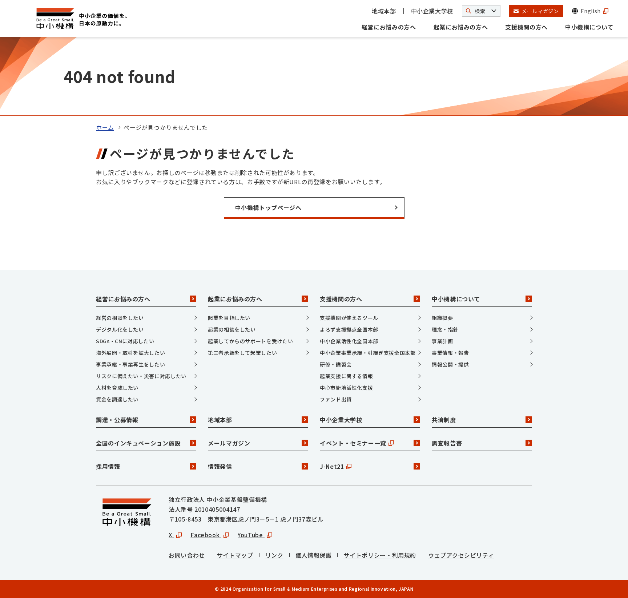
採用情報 (108, 466)
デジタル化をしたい (120, 329)
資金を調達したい (117, 399)
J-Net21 (332, 466)
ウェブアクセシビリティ (461, 555)
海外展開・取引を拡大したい (130, 352)
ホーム (105, 127)
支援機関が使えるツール (349, 317)
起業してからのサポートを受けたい (250, 341)
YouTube (251, 535)
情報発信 (220, 466)
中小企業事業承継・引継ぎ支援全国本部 (368, 352)
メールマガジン (229, 443)
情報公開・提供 (450, 364)
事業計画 (442, 341)
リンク (274, 555)
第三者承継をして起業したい (242, 352)
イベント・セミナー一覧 (353, 443)
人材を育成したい (117, 387)
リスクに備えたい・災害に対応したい (141, 376)
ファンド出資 (336, 399)
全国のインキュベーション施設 (138, 443)
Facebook (205, 535)
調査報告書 (447, 443)
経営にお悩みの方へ (389, 27)
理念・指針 (445, 329)
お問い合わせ (187, 555)
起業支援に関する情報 (346, 376)
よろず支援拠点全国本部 (349, 329)
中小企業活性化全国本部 (349, 341)
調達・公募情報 (117, 419)
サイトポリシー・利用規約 (379, 555)
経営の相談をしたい (120, 317)
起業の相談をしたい (232, 329)
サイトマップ (235, 555)
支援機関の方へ (526, 27)
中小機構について (589, 27)
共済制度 (444, 419)
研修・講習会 (336, 364)
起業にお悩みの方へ (461, 27)
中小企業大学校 (432, 11)
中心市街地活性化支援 (346, 387)
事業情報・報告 (450, 352)
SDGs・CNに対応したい (125, 341)
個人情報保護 (313, 555)
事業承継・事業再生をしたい (130, 364)
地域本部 (384, 11)
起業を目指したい (229, 317)
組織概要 (442, 317)
